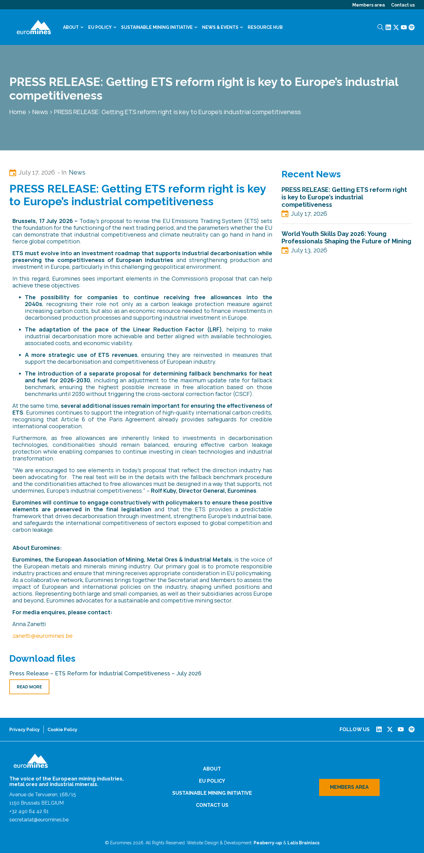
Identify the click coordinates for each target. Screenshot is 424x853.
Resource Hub (265, 27)
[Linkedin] (388, 27)
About (71, 27)
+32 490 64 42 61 (29, 811)
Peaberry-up (268, 842)
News (40, 112)
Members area (368, 4)
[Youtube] (404, 27)
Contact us (403, 4)
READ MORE (29, 687)
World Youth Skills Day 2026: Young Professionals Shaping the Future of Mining (346, 237)
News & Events (220, 27)
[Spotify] (411, 27)
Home (17, 112)
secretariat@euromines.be (39, 820)
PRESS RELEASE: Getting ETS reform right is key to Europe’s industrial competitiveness (344, 197)
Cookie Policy (62, 729)
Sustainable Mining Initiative (157, 27)
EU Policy (100, 27)
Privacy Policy (24, 729)
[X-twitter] (396, 27)
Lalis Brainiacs (303, 842)
